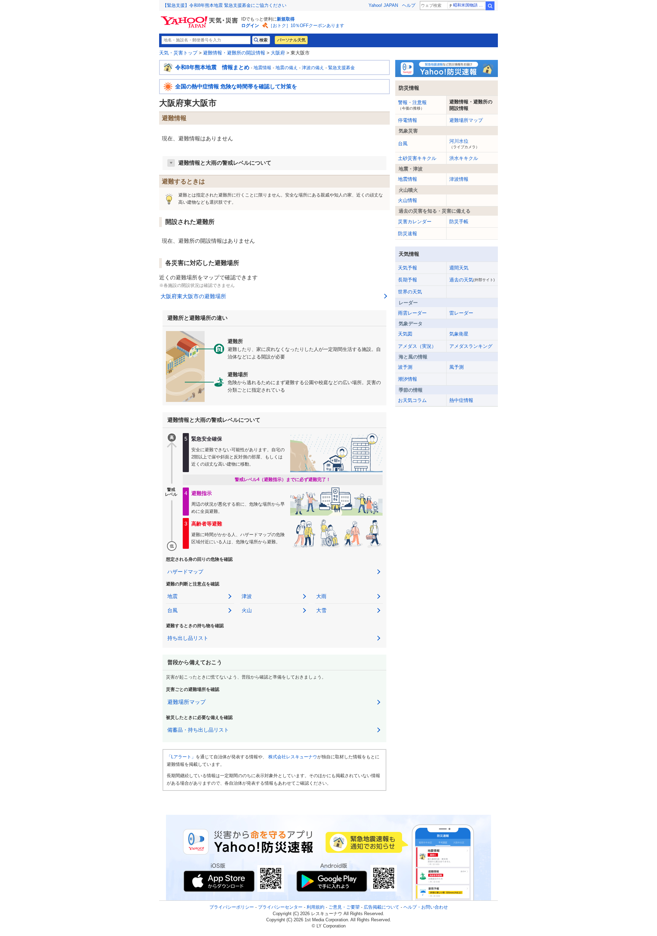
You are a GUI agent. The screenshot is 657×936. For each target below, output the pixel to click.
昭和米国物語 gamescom (469, 5)
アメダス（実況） (417, 346)
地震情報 (262, 67)
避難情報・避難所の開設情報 (234, 52)
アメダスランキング (470, 346)
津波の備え (313, 67)
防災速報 (407, 233)
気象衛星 (458, 334)
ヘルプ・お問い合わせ (425, 907)
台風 (403, 143)
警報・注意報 (412, 105)
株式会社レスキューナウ (292, 756)
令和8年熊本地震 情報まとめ (212, 67)
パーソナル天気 (291, 40)
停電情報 (407, 120)
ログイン (250, 25)
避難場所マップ (186, 702)
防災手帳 (458, 221)
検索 (490, 5)
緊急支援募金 (341, 67)
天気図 (405, 334)
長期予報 (407, 279)
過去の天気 (472, 279)
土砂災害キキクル (417, 158)
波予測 (405, 367)
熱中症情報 (461, 400)
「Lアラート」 (181, 756)
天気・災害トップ (178, 52)
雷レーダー (461, 313)
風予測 (456, 367)
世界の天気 (410, 291)
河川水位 (464, 143)
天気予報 (407, 267)
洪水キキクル (463, 158)
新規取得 (286, 19)
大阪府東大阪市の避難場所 (193, 296)
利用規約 (315, 907)
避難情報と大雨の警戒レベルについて (224, 163)
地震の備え (286, 67)
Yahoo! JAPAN (383, 5)
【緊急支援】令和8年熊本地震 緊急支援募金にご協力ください (224, 5)
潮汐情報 (407, 379)
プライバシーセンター (280, 907)
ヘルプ (408, 5)
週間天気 (458, 267)
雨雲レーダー (412, 313)
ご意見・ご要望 (344, 907)
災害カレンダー (414, 221)
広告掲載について (381, 907)
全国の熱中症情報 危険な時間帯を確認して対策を (236, 86)
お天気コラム (412, 400)
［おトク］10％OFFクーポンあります (306, 25)
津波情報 (458, 179)
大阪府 (278, 52)
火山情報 (407, 200)
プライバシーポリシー (231, 907)
